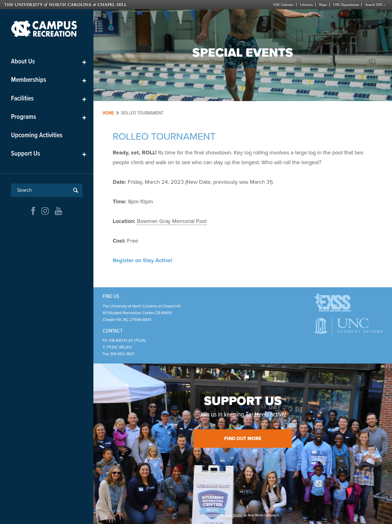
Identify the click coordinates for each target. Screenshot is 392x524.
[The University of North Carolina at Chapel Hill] (100, 4)
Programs (48, 117)
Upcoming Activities (36, 135)
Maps (323, 4)
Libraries (306, 4)
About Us (48, 61)
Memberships (48, 80)
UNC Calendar (283, 4)
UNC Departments (346, 4)
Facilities (48, 98)
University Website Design (224, 515)
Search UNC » (375, 4)
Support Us (48, 153)
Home (108, 113)
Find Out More (242, 438)
